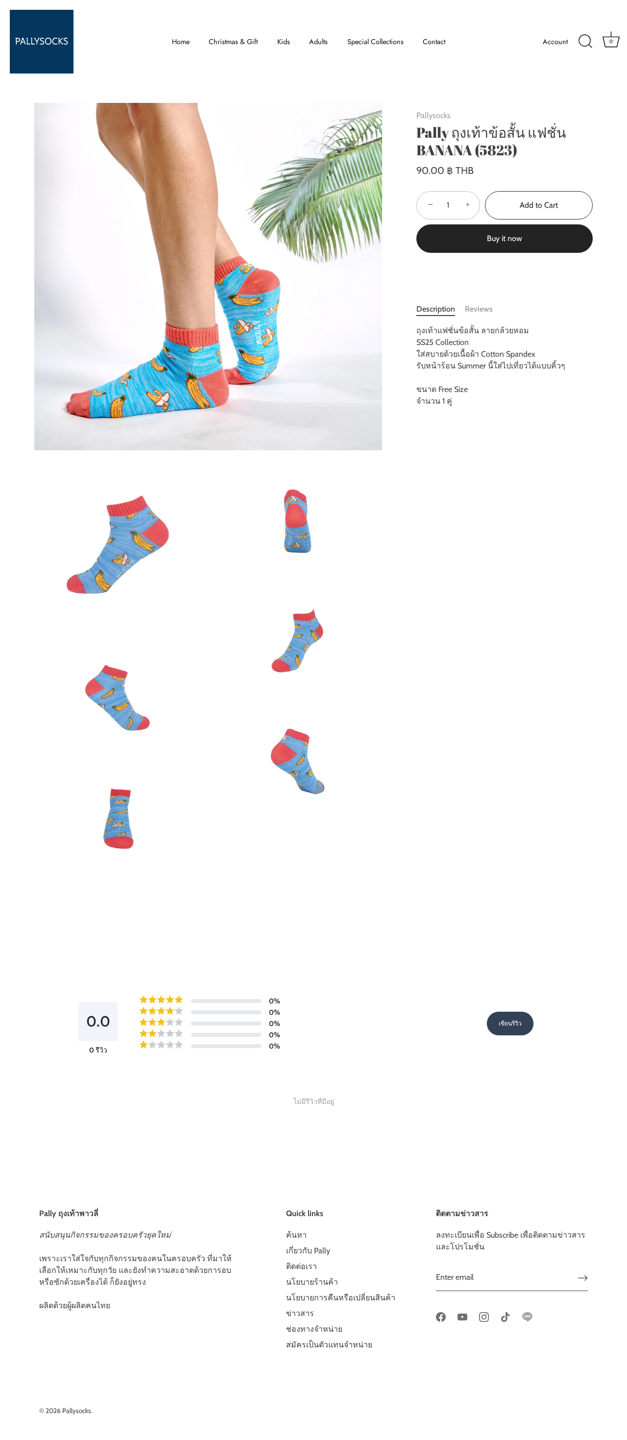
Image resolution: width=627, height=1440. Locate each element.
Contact (434, 42)
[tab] (440, 309)
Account (555, 42)
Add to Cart (539, 205)
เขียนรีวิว (510, 1023)
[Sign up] (583, 1277)
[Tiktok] (505, 1316)
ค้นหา (296, 1235)
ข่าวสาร (300, 1313)
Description (435, 309)
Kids (283, 42)
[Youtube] (462, 1316)
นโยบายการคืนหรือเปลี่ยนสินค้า (340, 1297)
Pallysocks (433, 115)
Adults (318, 42)
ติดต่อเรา (301, 1266)
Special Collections (375, 42)
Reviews (479, 309)
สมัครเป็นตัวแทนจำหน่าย (329, 1344)
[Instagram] (484, 1316)
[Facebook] (441, 1316)
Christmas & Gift (233, 42)
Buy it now (504, 238)
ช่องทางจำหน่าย (314, 1329)
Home (181, 42)
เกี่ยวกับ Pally (308, 1250)
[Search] (585, 41)
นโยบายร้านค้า (312, 1282)
